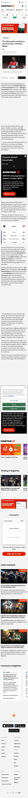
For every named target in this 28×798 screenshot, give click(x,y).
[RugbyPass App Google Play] (20, 726)
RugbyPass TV (19, 10)
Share (13, 78)
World (15, 759)
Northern (16, 753)
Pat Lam (16, 328)
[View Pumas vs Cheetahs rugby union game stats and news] (14, 17)
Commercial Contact (17, 778)
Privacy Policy (5, 774)
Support (16, 774)
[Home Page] (7, 6)
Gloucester (4, 275)
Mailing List (17, 747)
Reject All (14, 404)
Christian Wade (18, 85)
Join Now (16, 740)
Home (3, 740)
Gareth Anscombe (6, 259)
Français (16, 766)
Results (3, 747)
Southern (16, 756)
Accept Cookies (14, 408)
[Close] (25, 387)
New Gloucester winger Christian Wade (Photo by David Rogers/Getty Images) (12, 72)
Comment (6, 78)
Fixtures (4, 743)
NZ (15, 762)
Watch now (9, 194)
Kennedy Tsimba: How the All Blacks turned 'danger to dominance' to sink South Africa (10, 677)
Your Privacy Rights (14, 400)
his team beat (5, 87)
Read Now (8, 430)
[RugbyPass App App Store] (8, 726)
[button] (26, 10)
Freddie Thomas (14, 257)
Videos (3, 753)
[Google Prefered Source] (21, 77)
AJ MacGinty (9, 273)
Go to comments (8, 698)
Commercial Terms (6, 784)
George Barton (21, 253)
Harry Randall (22, 269)
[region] (14, 399)
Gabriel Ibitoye (5, 271)
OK (14, 166)
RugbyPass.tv (17, 743)
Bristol (12, 87)
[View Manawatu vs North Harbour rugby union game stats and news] (5, 17)
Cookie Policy (5, 781)
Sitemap (4, 756)
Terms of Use (5, 777)
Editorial (16, 782)
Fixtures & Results (10, 10)
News (2, 10)
